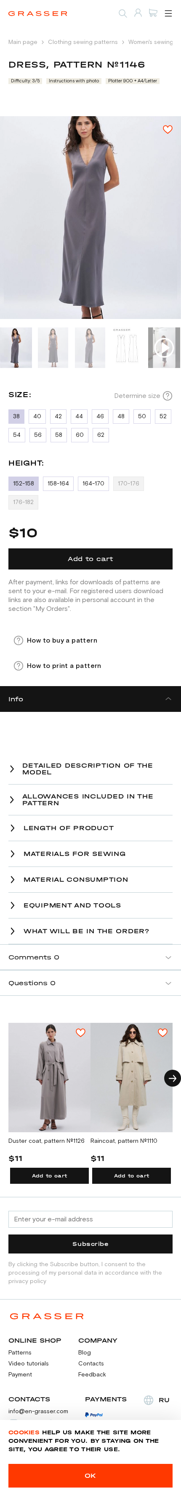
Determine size (137, 395)
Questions (32, 983)
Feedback (92, 1375)
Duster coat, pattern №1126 (46, 1141)
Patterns (20, 1353)
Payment (20, 1375)
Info (15, 699)
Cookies (24, 1432)
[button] (172, 1078)
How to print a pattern (64, 665)
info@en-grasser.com (38, 1411)
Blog (84, 1353)
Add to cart (49, 1176)
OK (90, 1475)
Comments (33, 957)
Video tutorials (28, 1364)
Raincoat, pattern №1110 (123, 1141)
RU (164, 1400)
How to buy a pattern (62, 640)
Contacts (91, 1364)
